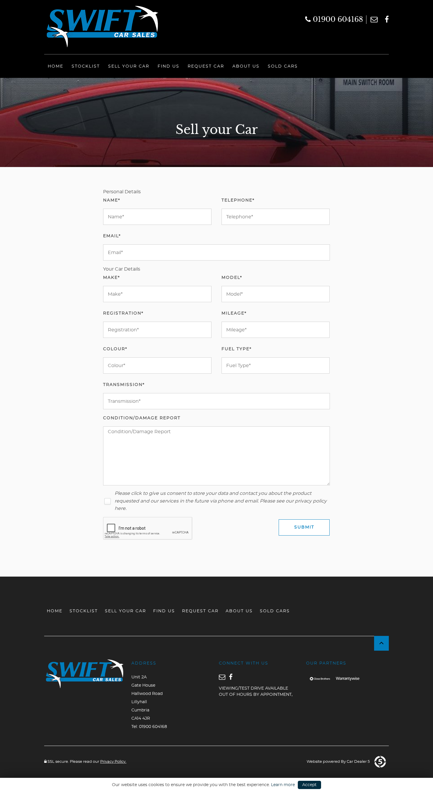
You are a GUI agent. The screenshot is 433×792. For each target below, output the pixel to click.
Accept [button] (309, 785)
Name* (111, 200)
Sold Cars (283, 66)
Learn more (283, 785)
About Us (246, 66)
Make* (111, 278)
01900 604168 (337, 19)
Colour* (115, 349)
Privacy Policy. (113, 762)
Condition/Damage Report (142, 418)
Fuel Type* (237, 349)
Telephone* (238, 200)
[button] (381, 643)
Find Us (168, 66)
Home (55, 66)
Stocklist (86, 66)
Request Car (206, 66)
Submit (304, 527)
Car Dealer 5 (358, 762)
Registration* (123, 313)
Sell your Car (128, 66)
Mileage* (234, 313)
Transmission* (124, 385)
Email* (112, 236)
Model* (232, 278)
